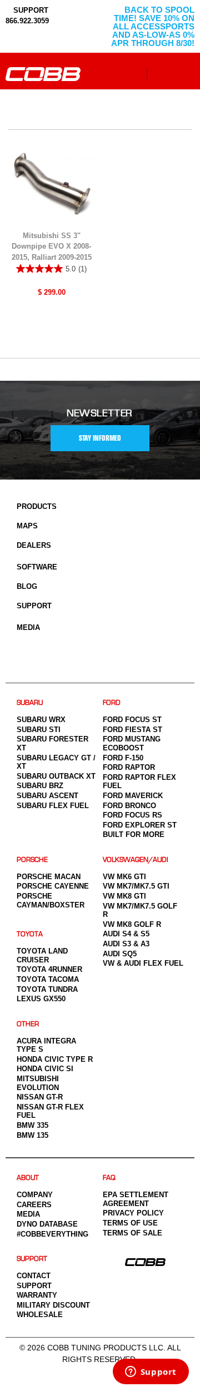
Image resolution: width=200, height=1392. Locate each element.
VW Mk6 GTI (124, 876)
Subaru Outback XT (56, 776)
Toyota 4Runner (49, 969)
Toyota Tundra (47, 989)
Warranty (37, 1295)
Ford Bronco (129, 805)
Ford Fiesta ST (132, 729)
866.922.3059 (27, 21)
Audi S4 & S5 (126, 934)
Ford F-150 (123, 758)
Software (37, 567)
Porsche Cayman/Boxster (50, 900)
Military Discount (53, 1305)
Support (34, 606)
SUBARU (30, 703)
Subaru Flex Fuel (53, 805)
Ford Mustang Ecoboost (132, 743)
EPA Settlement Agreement (135, 1199)
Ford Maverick (133, 795)
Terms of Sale (132, 1233)
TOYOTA (30, 934)
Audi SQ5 (120, 954)
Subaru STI (39, 729)
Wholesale (40, 1314)
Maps (27, 526)
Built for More (133, 834)
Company (35, 1195)
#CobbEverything (52, 1234)
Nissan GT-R (40, 1097)
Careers (34, 1205)
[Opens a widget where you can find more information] (150, 1372)
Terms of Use (130, 1223)
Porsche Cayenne (53, 886)
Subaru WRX (41, 719)
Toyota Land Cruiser (42, 955)
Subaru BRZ (40, 785)
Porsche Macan (49, 876)
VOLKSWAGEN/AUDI (135, 860)
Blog (27, 586)
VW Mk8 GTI (124, 896)
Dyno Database (47, 1224)
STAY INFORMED (100, 438)
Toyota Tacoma (48, 979)
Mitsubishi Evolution (38, 1083)
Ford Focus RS (132, 815)
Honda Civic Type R (55, 1059)
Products (37, 506)
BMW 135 (32, 1135)
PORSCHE (32, 860)
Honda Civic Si (45, 1069)
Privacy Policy (133, 1213)
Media (28, 627)
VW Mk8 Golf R (132, 924)
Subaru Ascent (47, 795)
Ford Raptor (129, 767)
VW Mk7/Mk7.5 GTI (136, 886)
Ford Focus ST (132, 719)
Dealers (34, 545)
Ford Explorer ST (140, 825)
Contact (34, 1276)
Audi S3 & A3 (126, 944)
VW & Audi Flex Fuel (143, 963)
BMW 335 (32, 1125)
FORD (112, 703)
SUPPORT (29, 10)
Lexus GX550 (41, 999)
